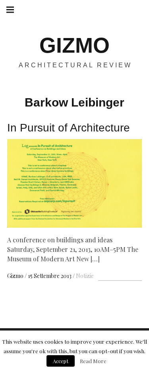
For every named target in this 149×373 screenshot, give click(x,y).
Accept (60, 361)
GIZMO (74, 45)
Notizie (85, 276)
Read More (93, 361)
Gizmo (16, 276)
